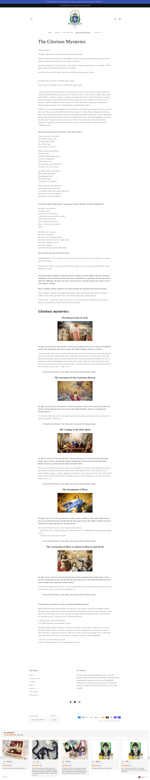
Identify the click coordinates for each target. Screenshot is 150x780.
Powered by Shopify (116, 720)
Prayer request (33, 691)
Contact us (32, 688)
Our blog (32, 681)
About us (32, 685)
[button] (31, 19)
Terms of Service (34, 678)
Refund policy (33, 695)
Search (31, 675)
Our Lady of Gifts (106, 720)
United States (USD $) (37, 720)
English (54, 720)
